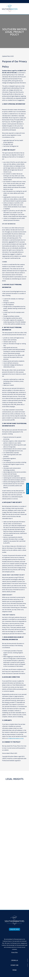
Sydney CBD (14, 965)
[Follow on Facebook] (11, 934)
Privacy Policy (14, 952)
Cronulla (14, 960)
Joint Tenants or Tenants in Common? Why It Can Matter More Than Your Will (13, 803)
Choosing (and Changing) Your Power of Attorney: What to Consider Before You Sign (13, 843)
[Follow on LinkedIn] (14, 934)
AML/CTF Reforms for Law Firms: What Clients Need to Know (14, 882)
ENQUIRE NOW (27, 488)
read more (7, 817)
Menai (14, 970)
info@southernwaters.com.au (16, 738)
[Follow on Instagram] (17, 934)
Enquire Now (14, 929)
